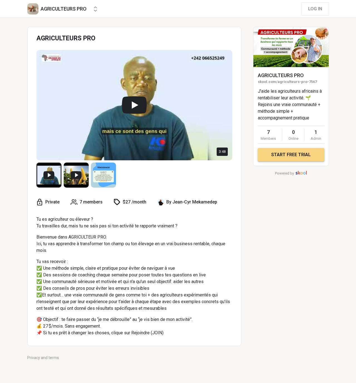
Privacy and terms (43, 357)
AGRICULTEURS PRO (281, 75)
